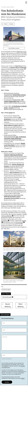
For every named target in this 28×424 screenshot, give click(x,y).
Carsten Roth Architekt (19, 95)
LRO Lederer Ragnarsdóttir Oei (14, 100)
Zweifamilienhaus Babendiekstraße (13, 195)
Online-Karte (19, 222)
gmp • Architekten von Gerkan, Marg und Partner (15, 137)
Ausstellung (4, 220)
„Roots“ (6, 163)
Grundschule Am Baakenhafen (12, 100)
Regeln (23, 378)
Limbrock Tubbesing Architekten (13, 155)
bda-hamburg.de (7, 297)
